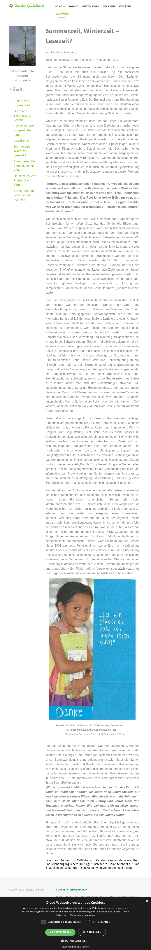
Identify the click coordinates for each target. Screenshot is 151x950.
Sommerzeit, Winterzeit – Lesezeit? (22, 151)
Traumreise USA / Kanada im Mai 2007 (24, 165)
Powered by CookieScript (75, 947)
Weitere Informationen (82, 915)
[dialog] (75, 923)
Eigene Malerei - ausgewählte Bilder (24, 130)
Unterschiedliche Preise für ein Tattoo (25, 180)
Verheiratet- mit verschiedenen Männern (24, 195)
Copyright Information (71, 889)
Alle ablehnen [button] (91, 932)
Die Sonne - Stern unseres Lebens (23, 115)
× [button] (146, 901)
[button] (75, 941)
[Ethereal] (28, 5)
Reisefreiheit (22, 140)
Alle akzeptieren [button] (60, 932)
